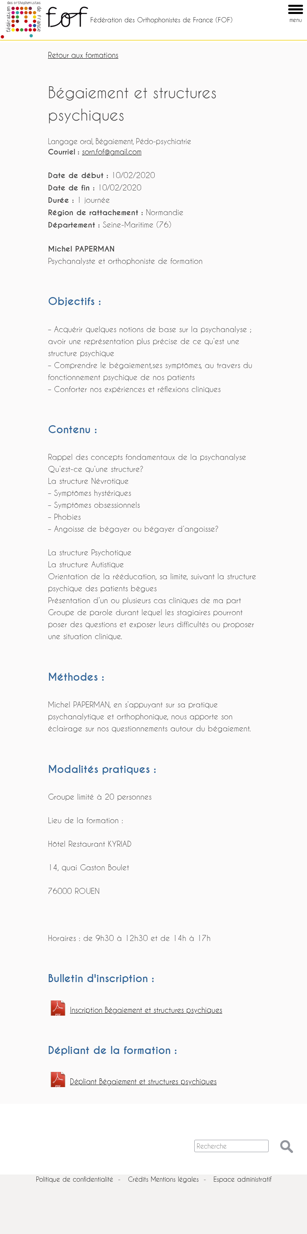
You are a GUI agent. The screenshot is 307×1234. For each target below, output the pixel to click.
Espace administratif (242, 1179)
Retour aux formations (83, 55)
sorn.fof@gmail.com (112, 152)
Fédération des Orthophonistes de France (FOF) (161, 20)
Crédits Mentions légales (163, 1179)
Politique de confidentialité (74, 1179)
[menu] (284, 3)
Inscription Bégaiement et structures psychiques (146, 1010)
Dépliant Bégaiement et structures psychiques (143, 1082)
